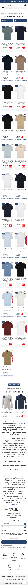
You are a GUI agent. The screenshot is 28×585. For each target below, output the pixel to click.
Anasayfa (3, 13)
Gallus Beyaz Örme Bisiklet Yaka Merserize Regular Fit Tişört (21, 250)
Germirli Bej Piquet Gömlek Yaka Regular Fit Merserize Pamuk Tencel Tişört (20, 132)
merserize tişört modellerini (14, 428)
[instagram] (10, 520)
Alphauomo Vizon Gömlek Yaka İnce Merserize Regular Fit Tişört (21, 73)
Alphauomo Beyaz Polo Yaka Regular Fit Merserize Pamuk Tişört (7, 191)
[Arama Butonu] (6, 8)
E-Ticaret (9, 583)
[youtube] (18, 520)
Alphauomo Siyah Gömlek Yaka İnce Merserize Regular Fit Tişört (7, 132)
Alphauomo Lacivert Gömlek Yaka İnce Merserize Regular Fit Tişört (7, 73)
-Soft (5, 583)
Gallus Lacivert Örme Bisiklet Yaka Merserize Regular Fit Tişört (21, 43)
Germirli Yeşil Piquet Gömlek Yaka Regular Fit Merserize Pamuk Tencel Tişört (7, 44)
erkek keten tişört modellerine (14, 433)
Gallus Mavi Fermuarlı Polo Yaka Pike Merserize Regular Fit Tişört (7, 309)
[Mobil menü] (3, 8)
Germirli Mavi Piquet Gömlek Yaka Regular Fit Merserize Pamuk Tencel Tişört (7, 280)
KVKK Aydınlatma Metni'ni (9, 547)
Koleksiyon (10, 13)
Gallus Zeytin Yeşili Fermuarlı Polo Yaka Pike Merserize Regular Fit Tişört (7, 368)
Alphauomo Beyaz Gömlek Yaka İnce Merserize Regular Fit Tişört (21, 102)
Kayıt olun (14, 542)
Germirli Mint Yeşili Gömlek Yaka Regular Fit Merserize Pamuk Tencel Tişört (20, 309)
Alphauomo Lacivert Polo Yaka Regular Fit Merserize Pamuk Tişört (20, 191)
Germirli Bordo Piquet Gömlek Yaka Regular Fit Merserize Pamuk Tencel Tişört (7, 339)
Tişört (15, 13)
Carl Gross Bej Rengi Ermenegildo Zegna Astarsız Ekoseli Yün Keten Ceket (7, 411)
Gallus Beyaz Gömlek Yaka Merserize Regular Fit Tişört (21, 220)
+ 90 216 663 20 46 (7, 576)
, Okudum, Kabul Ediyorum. (13, 545)
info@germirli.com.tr (21, 576)
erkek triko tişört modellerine (12, 431)
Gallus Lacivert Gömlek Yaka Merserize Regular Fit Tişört (7, 220)
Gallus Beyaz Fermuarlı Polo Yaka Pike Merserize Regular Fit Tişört (20, 338)
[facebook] (14, 520)
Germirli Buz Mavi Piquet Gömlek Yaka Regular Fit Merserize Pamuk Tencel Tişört (7, 162)
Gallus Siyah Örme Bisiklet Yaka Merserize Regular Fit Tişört (7, 102)
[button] (26, 404)
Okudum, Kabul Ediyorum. (15, 547)
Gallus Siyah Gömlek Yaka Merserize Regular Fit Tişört (20, 279)
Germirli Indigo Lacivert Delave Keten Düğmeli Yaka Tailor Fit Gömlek (21, 411)
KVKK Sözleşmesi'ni (7, 545)
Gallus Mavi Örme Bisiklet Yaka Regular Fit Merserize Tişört (7, 250)
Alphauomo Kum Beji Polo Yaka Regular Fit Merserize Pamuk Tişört (21, 161)
